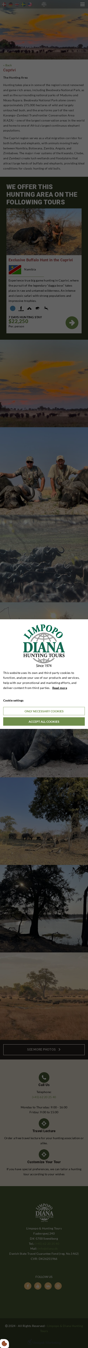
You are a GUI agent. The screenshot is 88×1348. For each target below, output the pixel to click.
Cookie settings (13, 700)
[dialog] (44, 674)
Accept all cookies (44, 721)
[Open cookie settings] (4, 1343)
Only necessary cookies (44, 711)
